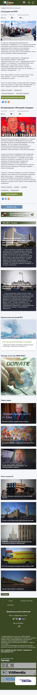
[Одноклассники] (9, 102)
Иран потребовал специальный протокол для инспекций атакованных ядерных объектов (16, 241)
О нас (10, 601)
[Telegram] (6, 102)
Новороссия (17, 90)
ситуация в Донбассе (7, 93)
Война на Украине (6, 90)
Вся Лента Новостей (13, 8)
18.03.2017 (7, 15)
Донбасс (16, 187)
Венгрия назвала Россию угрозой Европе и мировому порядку (17, 286)
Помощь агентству (26, 601)
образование (14, 190)
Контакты (10, 605)
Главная (3, 8)
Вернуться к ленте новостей (18, 611)
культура (24, 187)
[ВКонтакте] (3, 102)
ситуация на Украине (22, 93)
